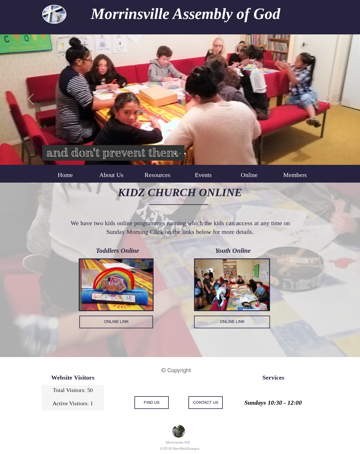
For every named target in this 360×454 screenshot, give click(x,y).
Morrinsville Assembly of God (185, 13)
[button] (249, 175)
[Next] (329, 99)
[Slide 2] (180, 153)
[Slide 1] (175, 153)
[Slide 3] (185, 153)
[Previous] (31, 99)
